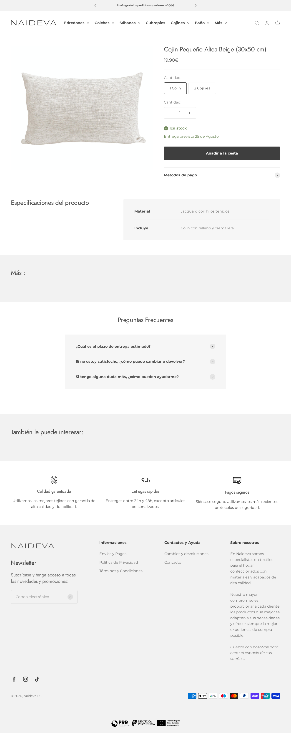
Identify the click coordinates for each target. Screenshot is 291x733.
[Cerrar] (278, 661)
